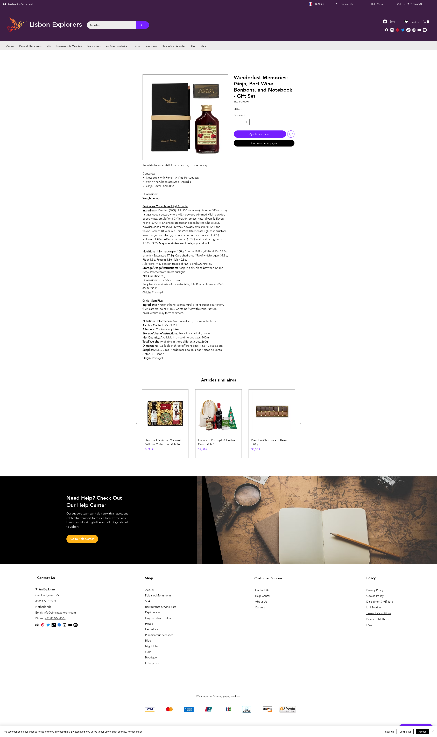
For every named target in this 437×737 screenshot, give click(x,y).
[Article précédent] (137, 424)
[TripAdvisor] (392, 30)
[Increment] (247, 122)
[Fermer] (433, 731)
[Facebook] (386, 30)
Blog (148, 640)
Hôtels (149, 623)
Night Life (151, 646)
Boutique (151, 657)
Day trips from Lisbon (158, 618)
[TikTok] (408, 30)
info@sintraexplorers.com (60, 612)
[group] (218, 424)
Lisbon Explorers (55, 24)
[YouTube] (70, 625)
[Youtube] (419, 30)
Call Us (401, 4)
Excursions (151, 629)
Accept (422, 731)
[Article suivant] (300, 424)
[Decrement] (236, 122)
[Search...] (142, 25)
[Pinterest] (397, 30)
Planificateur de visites (159, 635)
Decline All (405, 731)
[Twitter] (403, 30)
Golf (148, 652)
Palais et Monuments (158, 595)
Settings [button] (389, 731)
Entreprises (152, 663)
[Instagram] (414, 30)
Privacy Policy (135, 731)
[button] (427, 21)
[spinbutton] (242, 122)
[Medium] (425, 30)
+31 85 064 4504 (413, 4)
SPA (147, 601)
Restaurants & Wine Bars (160, 607)
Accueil (147, 62)
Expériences (152, 612)
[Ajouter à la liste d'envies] (290, 134)
